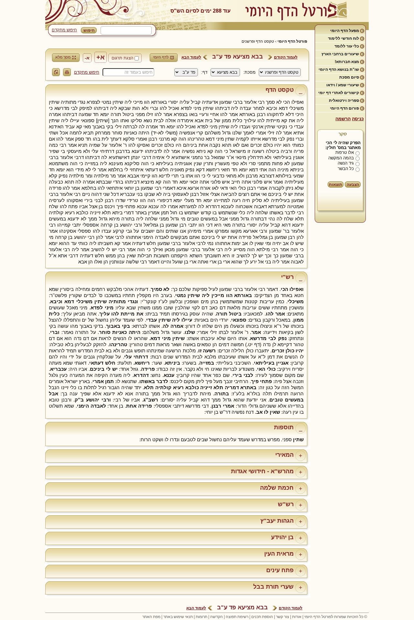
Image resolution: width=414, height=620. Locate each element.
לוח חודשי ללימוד (343, 38)
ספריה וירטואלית (344, 100)
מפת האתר (151, 617)
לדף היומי (161, 57)
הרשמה (343, 118)
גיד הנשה (346, 163)
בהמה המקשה (341, 157)
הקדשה (216, 617)
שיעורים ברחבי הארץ (340, 54)
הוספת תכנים (262, 617)
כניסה (358, 118)
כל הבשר (346, 168)
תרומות (201, 617)
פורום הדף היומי (344, 108)
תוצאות (335, 184)
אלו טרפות (344, 152)
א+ (100, 57)
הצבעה (353, 184)
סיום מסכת (349, 77)
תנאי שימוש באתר (178, 617)
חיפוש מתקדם (64, 29)
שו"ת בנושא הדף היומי (339, 69)
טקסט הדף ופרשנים (258, 41)
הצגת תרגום (122, 58)
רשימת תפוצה (237, 617)
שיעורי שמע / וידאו (342, 85)
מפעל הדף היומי (344, 30)
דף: (204, 72)
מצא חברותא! (347, 61)
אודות (296, 617)
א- (87, 57)
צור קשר (282, 617)
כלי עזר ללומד (346, 46)
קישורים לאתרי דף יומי (338, 93)
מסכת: (249, 72)
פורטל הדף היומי (292, 41)
